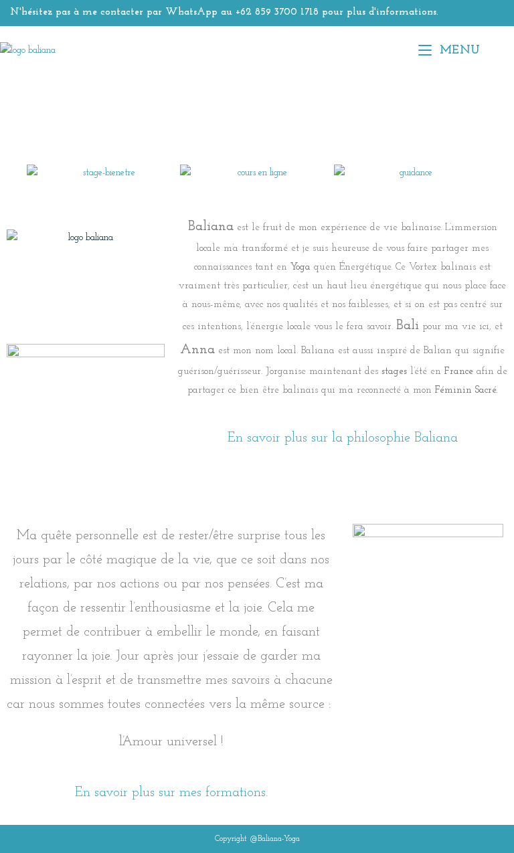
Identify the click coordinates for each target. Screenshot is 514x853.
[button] (20, 172)
